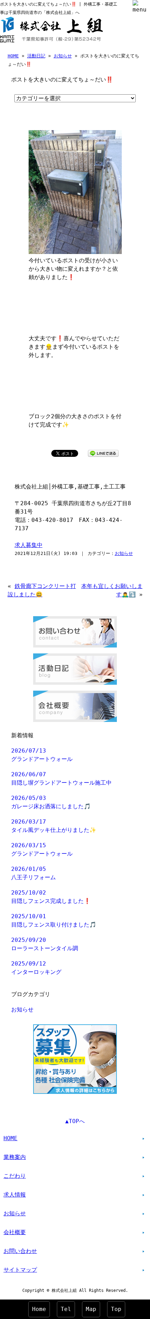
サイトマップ (20, 1269)
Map (91, 1309)
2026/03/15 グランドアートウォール (42, 849)
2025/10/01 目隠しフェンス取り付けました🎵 (53, 920)
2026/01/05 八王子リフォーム (33, 873)
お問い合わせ (20, 1251)
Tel (66, 1309)
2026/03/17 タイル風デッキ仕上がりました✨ (53, 825)
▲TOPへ (75, 1121)
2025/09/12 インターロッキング (36, 967)
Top (116, 1309)
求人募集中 (29, 545)
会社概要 (14, 1232)
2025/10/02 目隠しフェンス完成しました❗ (51, 896)
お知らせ (63, 55)
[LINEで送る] (103, 453)
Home (39, 1309)
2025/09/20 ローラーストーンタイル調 (44, 944)
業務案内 (14, 1157)
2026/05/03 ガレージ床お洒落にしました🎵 (51, 802)
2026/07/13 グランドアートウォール (42, 754)
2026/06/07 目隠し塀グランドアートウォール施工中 (61, 778)
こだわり (14, 1176)
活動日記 (36, 55)
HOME (13, 55)
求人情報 (14, 1194)
